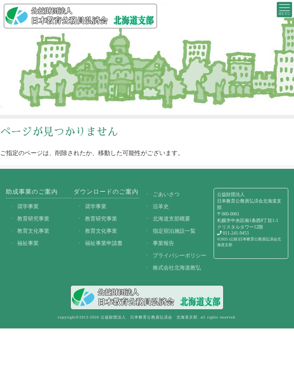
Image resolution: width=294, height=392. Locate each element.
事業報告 (163, 243)
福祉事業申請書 (103, 243)
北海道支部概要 (171, 219)
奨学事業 (28, 206)
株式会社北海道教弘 (177, 268)
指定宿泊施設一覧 (174, 231)
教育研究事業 (33, 219)
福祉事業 (28, 243)
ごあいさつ (166, 194)
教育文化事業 (33, 231)
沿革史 (161, 206)
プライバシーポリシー (179, 255)
